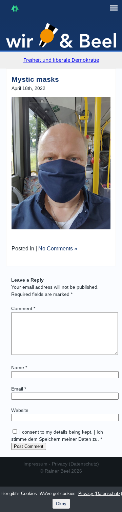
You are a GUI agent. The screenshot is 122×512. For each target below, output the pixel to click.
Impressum (35, 464)
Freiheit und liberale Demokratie (61, 59)
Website (19, 410)
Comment (23, 308)
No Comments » (57, 248)
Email (18, 389)
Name (19, 367)
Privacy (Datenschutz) (75, 464)
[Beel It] (61, 35)
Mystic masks (35, 79)
